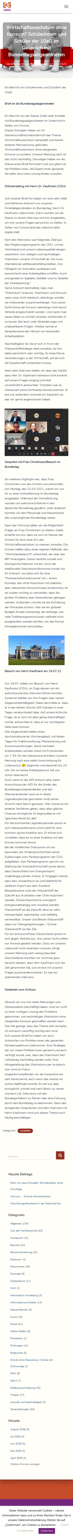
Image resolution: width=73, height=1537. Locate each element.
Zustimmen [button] (47, 1531)
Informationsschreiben (23, 1302)
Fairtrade (15, 1274)
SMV (13, 1373)
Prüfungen (16, 1345)
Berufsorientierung (21, 1252)
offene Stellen (18, 1331)
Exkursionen (17, 1266)
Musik (13, 1324)
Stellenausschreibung (22, 1388)
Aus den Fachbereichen (24, 1230)
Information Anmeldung (24, 1295)
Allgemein (25, 1131)
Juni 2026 (16, 1443)
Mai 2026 (15, 1451)
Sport (13, 1380)
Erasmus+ (16, 1259)
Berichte (15, 1245)
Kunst (13, 1317)
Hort (13, 1288)
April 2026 (16, 1458)
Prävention (16, 1338)
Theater (14, 1395)
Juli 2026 (15, 1436)
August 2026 (18, 1429)
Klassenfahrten (19, 1310)
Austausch (16, 1238)
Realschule (16, 1353)
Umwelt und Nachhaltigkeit (26, 1402)
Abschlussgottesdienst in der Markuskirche (35, 1203)
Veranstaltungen (19, 1409)
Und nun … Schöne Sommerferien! (30, 1196)
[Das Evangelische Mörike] (8, 6)
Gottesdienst (17, 1281)
